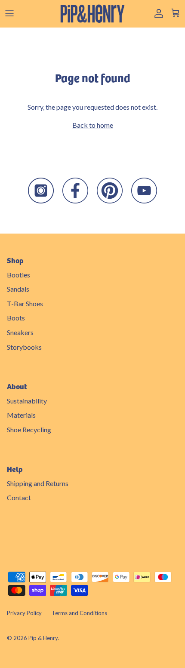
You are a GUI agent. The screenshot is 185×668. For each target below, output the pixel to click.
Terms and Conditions (79, 613)
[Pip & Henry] (92, 13)
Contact (19, 497)
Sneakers (20, 332)
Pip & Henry (43, 637)
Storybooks (24, 347)
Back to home (92, 125)
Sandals (18, 289)
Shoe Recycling (29, 429)
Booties (18, 275)
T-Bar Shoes (25, 303)
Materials (21, 415)
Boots (16, 318)
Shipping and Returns (37, 483)
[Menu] (9, 13)
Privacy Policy (24, 613)
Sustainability (27, 401)
